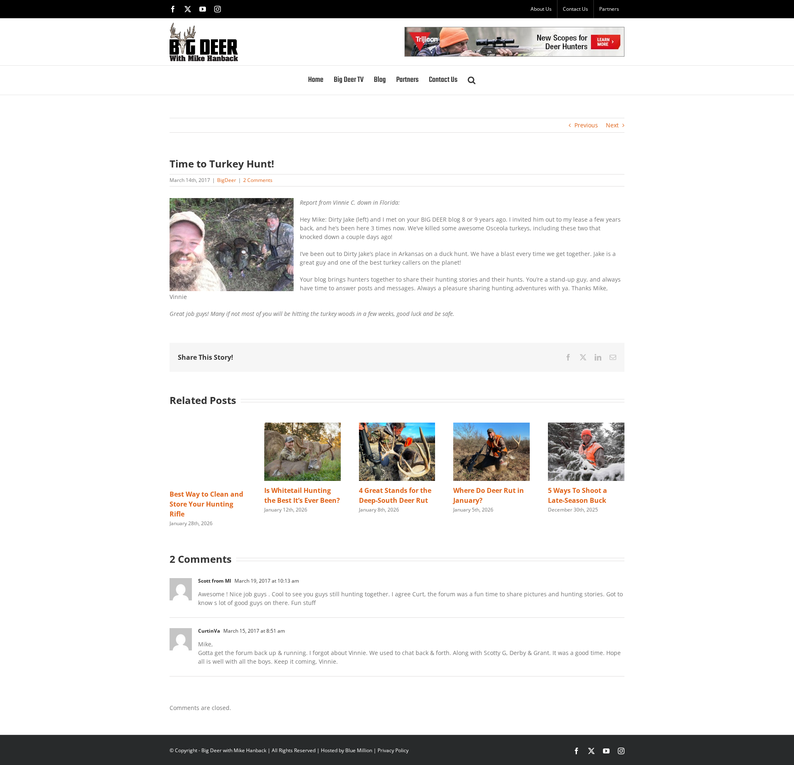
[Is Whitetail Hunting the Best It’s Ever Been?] (302, 426)
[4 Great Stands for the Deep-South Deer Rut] (397, 426)
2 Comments (258, 180)
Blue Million (358, 750)
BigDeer (226, 180)
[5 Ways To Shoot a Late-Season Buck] (586, 426)
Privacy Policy (393, 750)
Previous (586, 125)
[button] (472, 80)
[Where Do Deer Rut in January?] (491, 426)
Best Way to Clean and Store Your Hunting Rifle (206, 504)
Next (612, 125)
